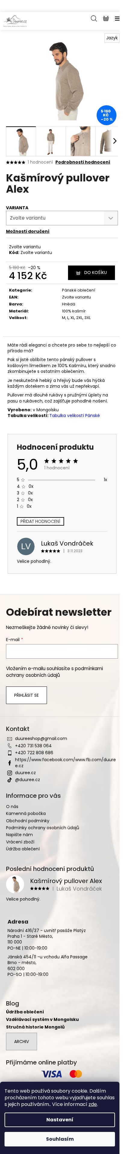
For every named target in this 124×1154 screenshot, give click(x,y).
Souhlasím (60, 1139)
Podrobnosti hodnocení (82, 162)
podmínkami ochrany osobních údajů (54, 671)
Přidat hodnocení (40, 521)
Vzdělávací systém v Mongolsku (42, 1019)
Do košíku (95, 272)
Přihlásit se (26, 695)
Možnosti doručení (27, 231)
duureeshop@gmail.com (41, 738)
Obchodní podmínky (27, 821)
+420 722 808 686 (34, 753)
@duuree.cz (27, 780)
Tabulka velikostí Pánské (74, 415)
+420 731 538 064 (33, 746)
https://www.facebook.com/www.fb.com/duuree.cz (65, 762)
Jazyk (112, 38)
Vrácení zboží (20, 842)
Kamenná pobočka (26, 813)
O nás (12, 807)
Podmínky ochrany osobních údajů (42, 828)
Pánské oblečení (78, 290)
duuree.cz (25, 773)
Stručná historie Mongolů (35, 1027)
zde (92, 1104)
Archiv (21, 1041)
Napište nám (19, 835)
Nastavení (59, 1119)
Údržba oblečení (23, 849)
